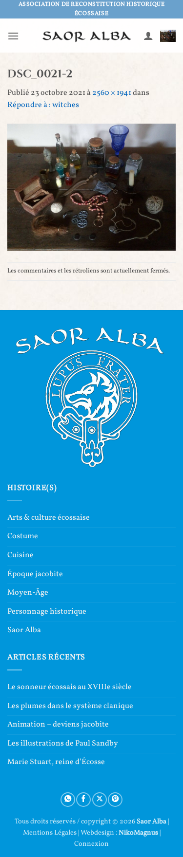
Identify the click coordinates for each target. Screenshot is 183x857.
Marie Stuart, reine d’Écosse (56, 762)
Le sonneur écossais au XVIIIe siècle (69, 687)
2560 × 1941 (111, 93)
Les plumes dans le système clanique (70, 706)
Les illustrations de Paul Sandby (62, 743)
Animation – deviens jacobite (58, 724)
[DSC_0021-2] (91, 187)
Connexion (91, 844)
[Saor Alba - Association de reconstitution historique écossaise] (87, 36)
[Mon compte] (148, 35)
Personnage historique (46, 611)
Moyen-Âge (27, 592)
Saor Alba (24, 630)
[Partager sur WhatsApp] (68, 799)
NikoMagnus (138, 833)
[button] (13, 36)
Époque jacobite (35, 574)
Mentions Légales (50, 833)
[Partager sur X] (99, 799)
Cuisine (20, 555)
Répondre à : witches (43, 105)
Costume (22, 536)
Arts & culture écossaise (48, 517)
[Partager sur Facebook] (83, 799)
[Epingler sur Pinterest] (115, 799)
